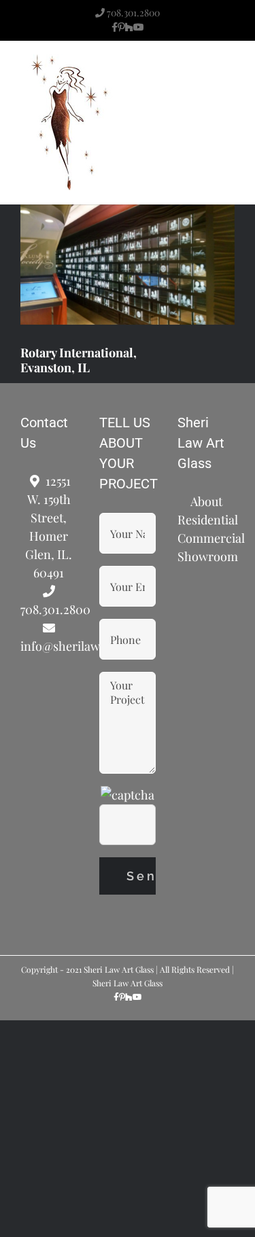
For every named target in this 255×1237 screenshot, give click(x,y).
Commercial (206, 538)
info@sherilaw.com (49, 646)
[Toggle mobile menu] (229, 78)
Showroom (206, 556)
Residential (206, 520)
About (206, 501)
